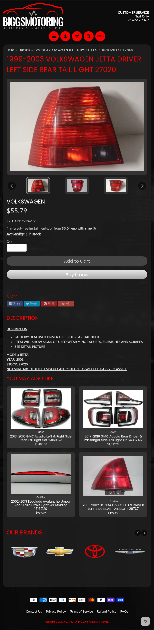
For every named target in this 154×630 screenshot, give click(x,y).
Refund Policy (106, 611)
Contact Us (34, 611)
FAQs (124, 611)
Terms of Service (81, 611)
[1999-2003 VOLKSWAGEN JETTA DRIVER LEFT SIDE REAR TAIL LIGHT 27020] (38, 185)
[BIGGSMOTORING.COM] (33, 16)
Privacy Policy (56, 611)
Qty (9, 241)
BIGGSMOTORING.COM (75, 621)
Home (10, 49)
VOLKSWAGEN (26, 202)
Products (24, 49)
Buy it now (77, 275)
